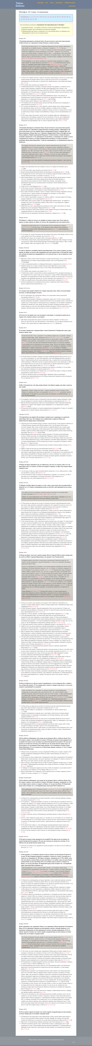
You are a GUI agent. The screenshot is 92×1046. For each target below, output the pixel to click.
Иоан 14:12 (65, 953)
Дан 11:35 (63, 537)
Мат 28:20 (56, 448)
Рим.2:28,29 (49, 570)
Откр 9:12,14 (54, 655)
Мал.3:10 (24, 944)
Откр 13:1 (63, 630)
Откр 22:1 (38, 104)
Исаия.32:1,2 (53, 64)
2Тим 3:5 (40, 722)
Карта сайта (72, 6)
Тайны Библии (20, 4)
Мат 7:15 (36, 800)
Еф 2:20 (43, 284)
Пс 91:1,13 (45, 99)
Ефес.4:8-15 (50, 62)
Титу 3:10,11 (52, 410)
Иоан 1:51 (60, 190)
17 (60, 17)
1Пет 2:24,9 (62, 120)
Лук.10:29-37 (34, 947)
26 (31, 19)
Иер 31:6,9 (34, 204)
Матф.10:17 (56, 392)
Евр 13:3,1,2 (25, 1029)
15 (55, 17)
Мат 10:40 (36, 297)
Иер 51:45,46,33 (52, 669)
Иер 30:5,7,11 (62, 534)
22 (21, 19)
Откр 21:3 (24, 766)
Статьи (52, 2)
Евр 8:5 (52, 101)
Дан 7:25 (57, 514)
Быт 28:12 (51, 175)
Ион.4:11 (49, 347)
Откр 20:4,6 (24, 919)
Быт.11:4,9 (49, 873)
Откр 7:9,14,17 (50, 1005)
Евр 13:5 (57, 238)
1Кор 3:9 (64, 280)
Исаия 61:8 (41, 195)
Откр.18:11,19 (42, 873)
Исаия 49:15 (52, 769)
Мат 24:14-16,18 (59, 622)
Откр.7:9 (64, 585)
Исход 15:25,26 (37, 94)
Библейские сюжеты (70, 2)
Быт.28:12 (46, 152)
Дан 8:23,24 (54, 508)
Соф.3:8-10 (67, 596)
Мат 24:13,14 (29, 969)
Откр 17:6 (32, 647)
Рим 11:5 (68, 264)
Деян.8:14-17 (41, 58)
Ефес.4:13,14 (25, 598)
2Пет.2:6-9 (45, 351)
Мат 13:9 (48, 85)
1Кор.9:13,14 (62, 942)
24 (26, 19)
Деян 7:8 (63, 172)
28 (36, 19)
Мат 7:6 (67, 401)
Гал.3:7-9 (46, 582)
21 (69, 17)
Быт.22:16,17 (40, 576)
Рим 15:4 (64, 1022)
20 (67, 17)
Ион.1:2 (24, 342)
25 (28, 19)
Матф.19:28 (25, 162)
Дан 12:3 (42, 992)
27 (33, 19)
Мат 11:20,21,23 (46, 365)
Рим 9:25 (64, 613)
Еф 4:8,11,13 (65, 960)
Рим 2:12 (51, 369)
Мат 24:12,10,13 (49, 519)
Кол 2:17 (42, 186)
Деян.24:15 (57, 352)
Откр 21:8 (40, 773)
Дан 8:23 (54, 708)
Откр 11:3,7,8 (46, 457)
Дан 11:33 (46, 963)
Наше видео (40, 2)
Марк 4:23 (52, 170)
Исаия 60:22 (47, 199)
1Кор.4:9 (56, 697)
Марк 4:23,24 (33, 606)
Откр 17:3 (64, 635)
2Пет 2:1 (34, 717)
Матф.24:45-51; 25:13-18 (34, 871)
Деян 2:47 (61, 213)
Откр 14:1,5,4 (34, 989)
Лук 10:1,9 (24, 83)
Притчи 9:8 (24, 406)
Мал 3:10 (68, 1020)
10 (44, 17)
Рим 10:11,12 (40, 612)
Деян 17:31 (34, 378)
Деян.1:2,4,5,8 (34, 58)
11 (46, 17)
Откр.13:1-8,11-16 (27, 876)
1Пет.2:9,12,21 (66, 937)
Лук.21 (52, 494)
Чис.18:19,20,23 (26, 227)
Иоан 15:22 (41, 372)
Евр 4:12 (37, 731)
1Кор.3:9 (35, 873)
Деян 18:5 (53, 323)
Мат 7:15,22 (51, 885)
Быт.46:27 (57, 48)
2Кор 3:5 (42, 473)
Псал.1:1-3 (61, 64)
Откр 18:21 (32, 908)
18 (62, 17)
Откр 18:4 (60, 658)
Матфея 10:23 (36, 591)
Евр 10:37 (67, 624)
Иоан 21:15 (34, 432)
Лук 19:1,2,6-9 (64, 308)
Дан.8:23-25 (65, 874)
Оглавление (25, 17)
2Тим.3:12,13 (62, 697)
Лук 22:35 (51, 236)
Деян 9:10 (27, 443)
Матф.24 (38, 494)
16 (58, 17)
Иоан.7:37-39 (25, 58)
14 (53, 17)
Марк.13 (45, 494)
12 (48, 17)
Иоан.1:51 (38, 157)
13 (51, 17)
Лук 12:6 (29, 847)
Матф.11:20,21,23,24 (57, 337)
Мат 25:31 (59, 981)
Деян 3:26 (48, 211)
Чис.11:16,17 (63, 73)
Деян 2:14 (50, 208)
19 (65, 17)
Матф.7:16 (37, 700)
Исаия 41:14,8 (49, 243)
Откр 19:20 (67, 828)
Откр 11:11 (68, 651)
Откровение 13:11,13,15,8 (54, 789)
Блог (47, 2)
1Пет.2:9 (55, 229)
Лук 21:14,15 (49, 478)
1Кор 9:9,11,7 (67, 278)
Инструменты (59, 2)
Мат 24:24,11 (25, 892)
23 (24, 19)
